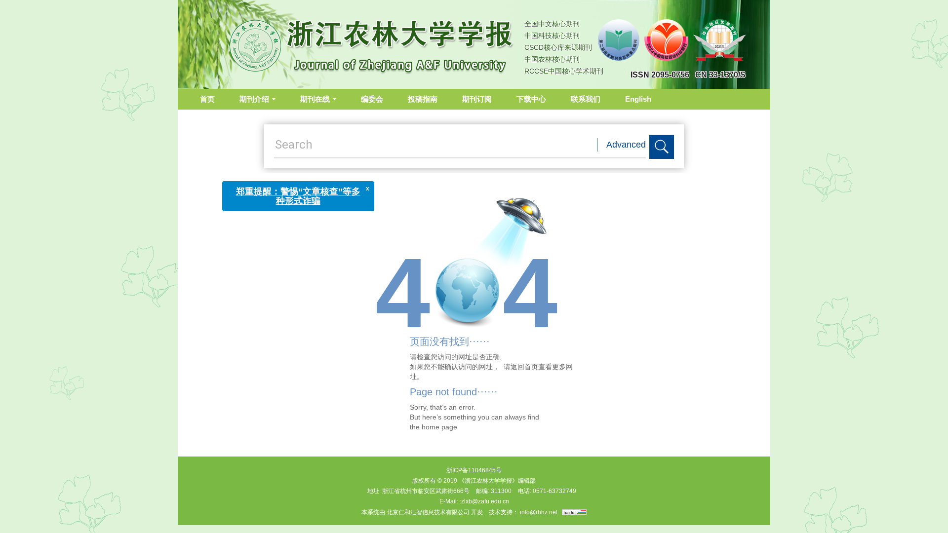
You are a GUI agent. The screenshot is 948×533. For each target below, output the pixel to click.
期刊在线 (315, 99)
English (638, 99)
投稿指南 (422, 99)
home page (439, 427)
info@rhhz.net (538, 512)
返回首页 (524, 367)
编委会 (372, 99)
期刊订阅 (477, 99)
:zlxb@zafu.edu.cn (484, 501)
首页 (207, 99)
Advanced (626, 145)
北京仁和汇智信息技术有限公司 (428, 512)
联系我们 (585, 99)
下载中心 (531, 99)
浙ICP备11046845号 (474, 470)
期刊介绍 (254, 99)
